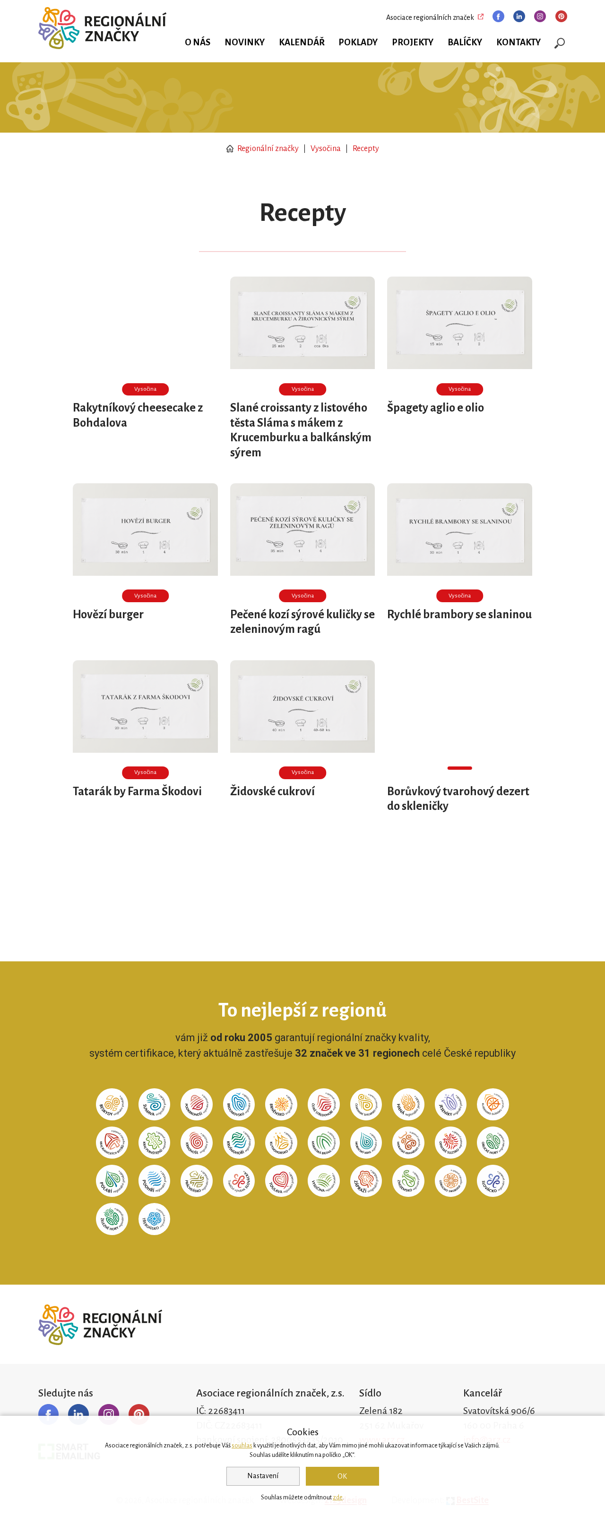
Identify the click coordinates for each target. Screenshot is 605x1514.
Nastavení (262, 1476)
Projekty (412, 42)
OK (342, 1476)
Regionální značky (267, 148)
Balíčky (465, 42)
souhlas (242, 1445)
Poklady (358, 42)
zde (338, 1497)
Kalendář (302, 42)
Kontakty (518, 42)
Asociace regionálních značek (430, 17)
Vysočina (326, 148)
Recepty (366, 148)
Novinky (245, 42)
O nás (197, 42)
